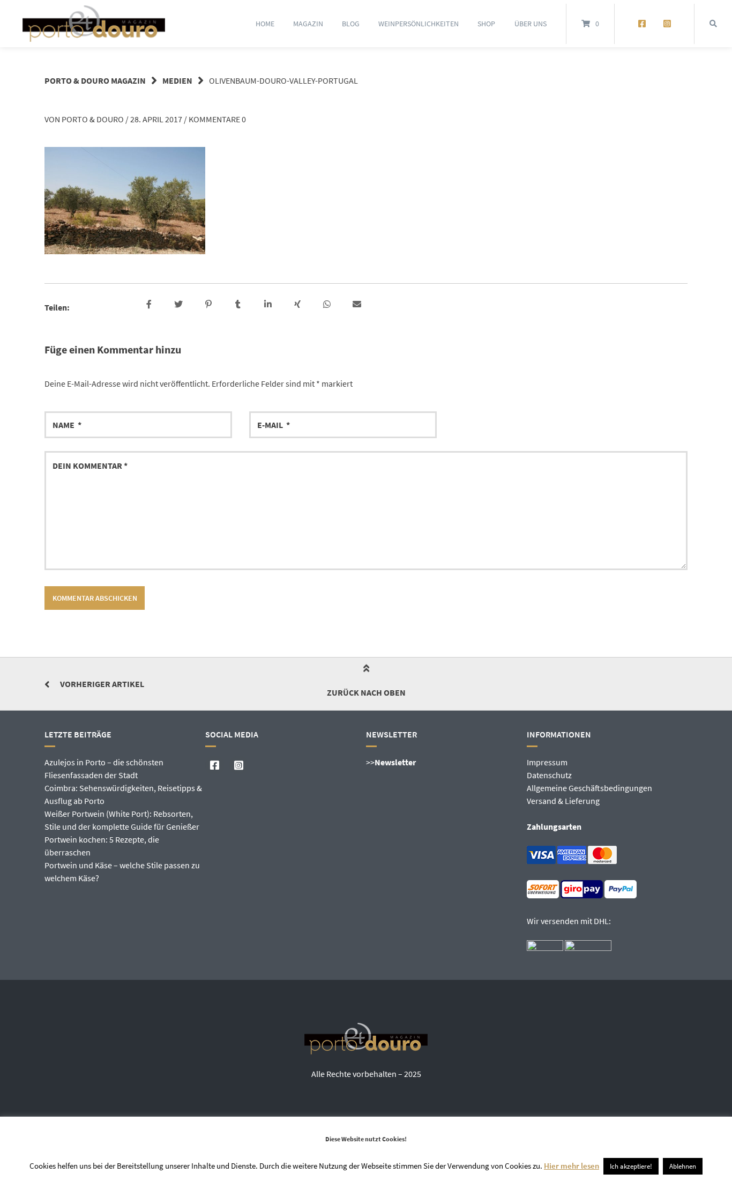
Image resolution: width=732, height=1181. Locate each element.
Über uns (530, 23)
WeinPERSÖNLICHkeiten (418, 23)
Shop (486, 23)
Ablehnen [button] (682, 1166)
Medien (177, 80)
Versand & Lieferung (563, 800)
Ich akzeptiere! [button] (631, 1166)
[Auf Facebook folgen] (642, 23)
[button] (150, 305)
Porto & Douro (93, 119)
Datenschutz (549, 775)
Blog (351, 23)
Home (265, 23)
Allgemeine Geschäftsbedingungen (589, 788)
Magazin (308, 23)
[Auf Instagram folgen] (667, 23)
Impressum (547, 762)
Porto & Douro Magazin (95, 80)
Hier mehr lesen (571, 1166)
